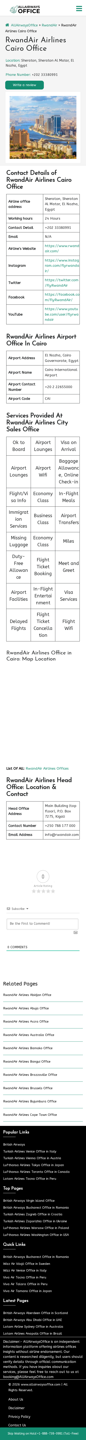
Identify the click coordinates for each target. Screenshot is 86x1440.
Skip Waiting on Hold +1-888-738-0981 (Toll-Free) (43, 1433)
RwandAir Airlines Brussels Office (28, 1088)
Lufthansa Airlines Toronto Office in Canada (36, 1172)
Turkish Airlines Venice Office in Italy (29, 1151)
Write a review (24, 85)
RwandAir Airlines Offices (47, 768)
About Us (15, 1399)
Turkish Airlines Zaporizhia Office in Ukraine (35, 1221)
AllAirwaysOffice (24, 25)
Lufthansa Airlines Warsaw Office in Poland (36, 1228)
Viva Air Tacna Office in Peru (24, 1277)
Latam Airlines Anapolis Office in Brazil (32, 1333)
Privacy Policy (19, 1417)
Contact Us (17, 1425)
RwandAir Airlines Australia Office (28, 1035)
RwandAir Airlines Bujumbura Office (30, 1101)
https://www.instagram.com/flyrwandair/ (62, 265)
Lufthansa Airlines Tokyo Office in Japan (33, 1165)
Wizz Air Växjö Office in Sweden (26, 1264)
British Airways (14, 1144)
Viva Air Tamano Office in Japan (27, 1291)
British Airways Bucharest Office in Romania (36, 1207)
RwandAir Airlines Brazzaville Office (30, 1075)
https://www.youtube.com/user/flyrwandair (62, 314)
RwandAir (49, 25)
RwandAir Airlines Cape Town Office (30, 1115)
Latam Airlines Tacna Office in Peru (29, 1179)
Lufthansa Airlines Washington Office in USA (36, 1235)
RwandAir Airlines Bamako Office (28, 1048)
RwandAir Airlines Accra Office (26, 1021)
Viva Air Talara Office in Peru (25, 1284)
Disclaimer (16, 1408)
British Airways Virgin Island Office (29, 1201)
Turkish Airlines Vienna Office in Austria (32, 1158)
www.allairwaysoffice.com (40, 1384)
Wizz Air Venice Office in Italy (25, 1270)
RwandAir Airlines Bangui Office (27, 1061)
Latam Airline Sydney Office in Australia (33, 1327)
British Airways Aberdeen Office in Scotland (35, 1313)
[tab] (79, 8)
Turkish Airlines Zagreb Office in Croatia (32, 1214)
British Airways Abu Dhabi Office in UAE (32, 1320)
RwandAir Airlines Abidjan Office (27, 995)
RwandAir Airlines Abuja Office (26, 1008)
